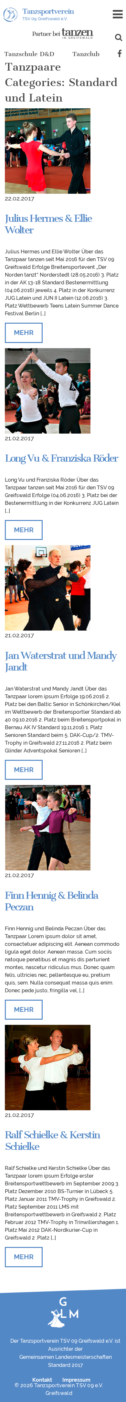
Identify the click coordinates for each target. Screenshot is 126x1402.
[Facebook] (119, 54)
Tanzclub (86, 54)
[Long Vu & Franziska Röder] (47, 390)
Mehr (24, 332)
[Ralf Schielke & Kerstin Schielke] (47, 1067)
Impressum (76, 1380)
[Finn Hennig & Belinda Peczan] (47, 827)
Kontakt (42, 1380)
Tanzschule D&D (29, 54)
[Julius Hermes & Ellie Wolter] (47, 151)
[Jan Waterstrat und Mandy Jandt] (47, 587)
